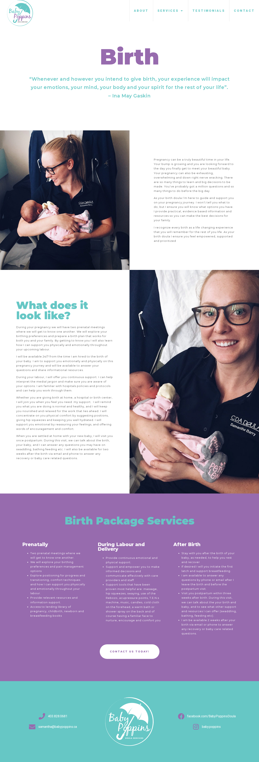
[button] (129, 651)
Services (168, 11)
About (141, 11)
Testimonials (208, 11)
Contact (244, 11)
